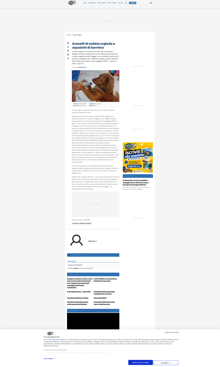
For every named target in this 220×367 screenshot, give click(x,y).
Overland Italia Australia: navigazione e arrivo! (104, 293)
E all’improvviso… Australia (79, 292)
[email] (68, 54)
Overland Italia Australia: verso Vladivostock (104, 303)
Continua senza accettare (171, 332)
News (84, 3)
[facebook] (68, 43)
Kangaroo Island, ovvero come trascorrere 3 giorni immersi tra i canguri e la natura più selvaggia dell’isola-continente (80, 283)
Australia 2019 (100, 298)
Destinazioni (91, 3)
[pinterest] (68, 50)
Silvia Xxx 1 (82, 67)
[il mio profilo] (126, 3)
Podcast (120, 3)
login (75, 268)
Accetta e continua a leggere (140, 362)
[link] (68, 58)
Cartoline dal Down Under (77, 298)
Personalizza (165, 362)
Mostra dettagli (48, 358)
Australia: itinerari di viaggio (81, 223)
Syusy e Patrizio (112, 3)
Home (69, 35)
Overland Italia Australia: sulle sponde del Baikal (77, 303)
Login (132, 3)
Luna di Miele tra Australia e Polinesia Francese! (105, 280)
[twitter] (68, 47)
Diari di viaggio (101, 3)
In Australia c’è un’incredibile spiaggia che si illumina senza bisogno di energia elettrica (135, 182)
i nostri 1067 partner (53, 339)
